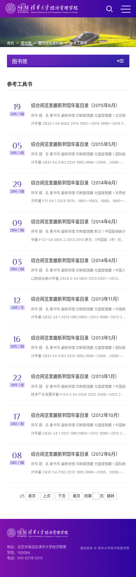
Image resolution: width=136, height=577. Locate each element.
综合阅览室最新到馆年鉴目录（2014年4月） (75, 260)
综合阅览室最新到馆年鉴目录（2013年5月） (75, 337)
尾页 (76, 496)
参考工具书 (78, 43)
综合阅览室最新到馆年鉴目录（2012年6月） (75, 454)
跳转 (110, 496)
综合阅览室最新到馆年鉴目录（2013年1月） (75, 376)
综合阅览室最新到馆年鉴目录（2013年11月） (76, 299)
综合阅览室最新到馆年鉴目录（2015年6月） (75, 105)
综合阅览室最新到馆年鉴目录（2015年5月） (75, 144)
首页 (10, 43)
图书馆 (26, 43)
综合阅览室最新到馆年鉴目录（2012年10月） (76, 415)
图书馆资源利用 (50, 43)
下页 (61, 496)
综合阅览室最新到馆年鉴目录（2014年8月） (75, 182)
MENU (126, 9)
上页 (47, 496)
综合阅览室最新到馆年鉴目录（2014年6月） (75, 221)
